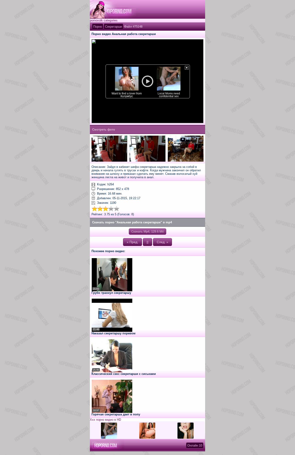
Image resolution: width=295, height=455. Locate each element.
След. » (162, 242)
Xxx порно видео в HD (105, 419)
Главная (114, 9)
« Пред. (132, 242)
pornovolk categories (104, 20)
